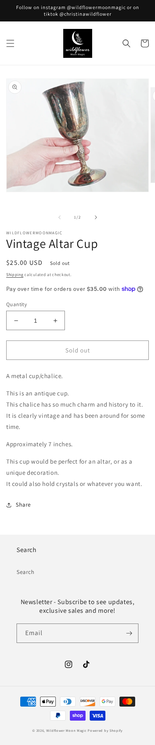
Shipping (15, 274)
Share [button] (23, 504)
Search (26, 572)
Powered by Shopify (105, 730)
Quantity (16, 304)
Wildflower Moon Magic (66, 730)
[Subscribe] (129, 633)
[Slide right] (96, 217)
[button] (10, 43)
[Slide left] (59, 217)
